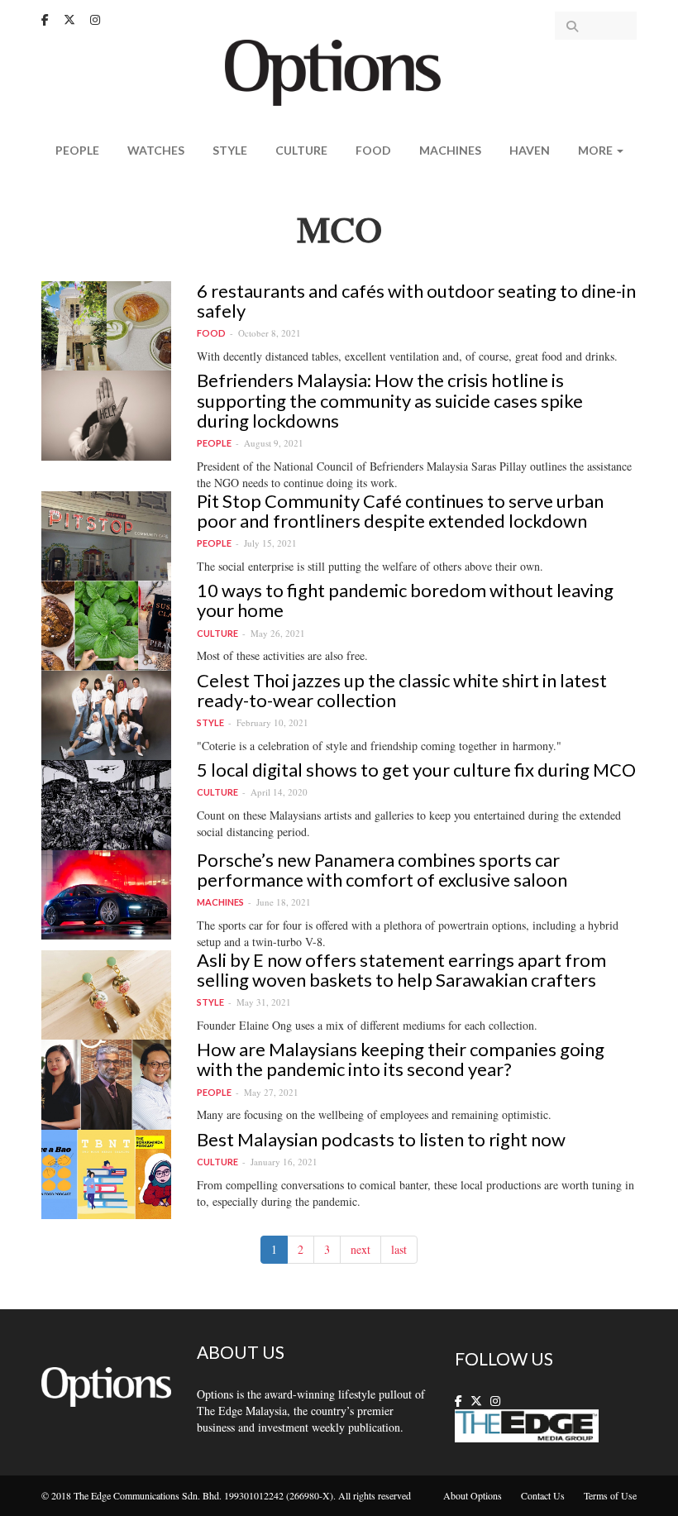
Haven (529, 150)
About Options (472, 1495)
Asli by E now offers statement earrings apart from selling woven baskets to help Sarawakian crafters (401, 970)
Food (373, 150)
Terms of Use (610, 1495)
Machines (450, 150)
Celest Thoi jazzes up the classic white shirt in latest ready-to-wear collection (402, 690)
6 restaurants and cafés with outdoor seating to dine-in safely (416, 301)
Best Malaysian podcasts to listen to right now (381, 1139)
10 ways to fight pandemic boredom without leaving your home (405, 600)
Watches (155, 150)
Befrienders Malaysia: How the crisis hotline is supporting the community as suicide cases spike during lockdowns (390, 400)
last (399, 1249)
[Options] (339, 71)
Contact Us (543, 1495)
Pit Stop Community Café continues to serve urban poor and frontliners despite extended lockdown (400, 511)
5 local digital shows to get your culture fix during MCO (416, 769)
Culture (301, 150)
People (77, 150)
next (360, 1249)
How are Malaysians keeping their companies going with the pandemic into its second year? (400, 1059)
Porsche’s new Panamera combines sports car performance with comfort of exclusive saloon (382, 870)
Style (229, 150)
